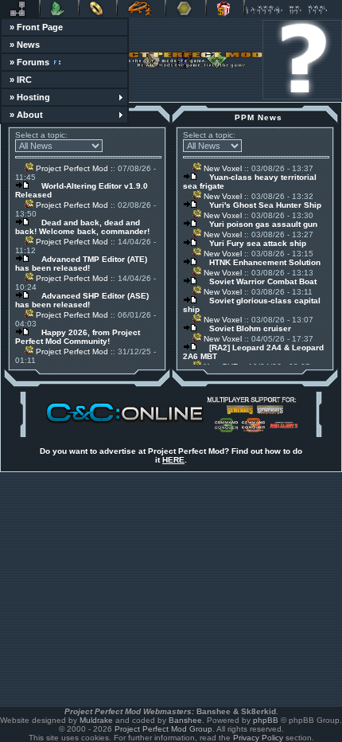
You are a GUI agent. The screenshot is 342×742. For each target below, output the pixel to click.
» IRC (21, 79)
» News (25, 44)
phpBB (265, 720)
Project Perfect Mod (70, 168)
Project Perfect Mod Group (163, 728)
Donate (225, 9)
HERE (173, 459)
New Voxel (221, 168)
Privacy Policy (258, 737)
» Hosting (30, 97)
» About (26, 114)
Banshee (185, 720)
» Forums (29, 62)
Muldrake (96, 720)
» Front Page (36, 27)
